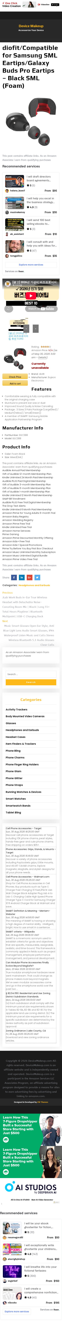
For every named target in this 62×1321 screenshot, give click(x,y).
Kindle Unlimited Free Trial (17, 527)
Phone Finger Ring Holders (22, 764)
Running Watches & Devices (23, 792)
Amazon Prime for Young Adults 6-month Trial (28, 513)
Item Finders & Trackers (21, 743)
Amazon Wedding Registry (17, 520)
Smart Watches (16, 798)
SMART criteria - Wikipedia (20, 931)
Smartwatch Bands (18, 805)
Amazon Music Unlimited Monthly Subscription (29, 552)
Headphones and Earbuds (34, 585)
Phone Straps (14, 785)
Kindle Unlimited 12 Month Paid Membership (27, 495)
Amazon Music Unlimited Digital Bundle (24, 555)
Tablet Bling (13, 812)
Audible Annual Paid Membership (21, 470)
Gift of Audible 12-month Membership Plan (26, 474)
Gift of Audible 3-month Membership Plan (26, 484)
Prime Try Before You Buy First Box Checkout (27, 548)
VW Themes (42, 1102)
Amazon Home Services (16, 530)
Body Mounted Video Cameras (25, 716)
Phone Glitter (14, 778)
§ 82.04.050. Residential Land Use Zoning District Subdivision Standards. (28, 995)
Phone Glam (13, 771)
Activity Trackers (16, 709)
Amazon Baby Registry (15, 516)
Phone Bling (13, 750)
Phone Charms (15, 757)
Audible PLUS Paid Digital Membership (24, 481)
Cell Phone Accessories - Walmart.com (27, 876)
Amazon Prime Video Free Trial (20, 559)
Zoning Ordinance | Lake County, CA (26, 1030)
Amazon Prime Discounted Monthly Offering (27, 538)
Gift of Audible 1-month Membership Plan (26, 491)
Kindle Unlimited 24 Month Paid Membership (27, 477)
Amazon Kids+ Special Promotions (22, 545)
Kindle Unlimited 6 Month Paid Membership (27, 509)
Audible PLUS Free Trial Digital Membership (26, 502)
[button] (31, 40)
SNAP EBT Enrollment (13, 498)
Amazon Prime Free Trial (16, 523)
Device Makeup (31, 26)
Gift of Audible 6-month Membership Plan (26, 488)
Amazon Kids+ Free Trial (16, 541)
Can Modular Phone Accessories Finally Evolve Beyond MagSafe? (27, 964)
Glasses (11, 723)
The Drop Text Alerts (14, 505)
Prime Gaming (10, 534)
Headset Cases (15, 737)
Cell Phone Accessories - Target (23, 828)
